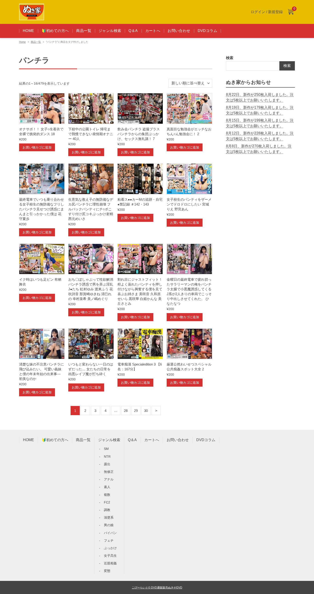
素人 (107, 487)
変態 (107, 571)
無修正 (109, 472)
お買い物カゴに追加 (37, 147)
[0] (290, 12)
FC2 (107, 502)
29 (136, 411)
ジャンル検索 (110, 31)
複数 (107, 495)
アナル (109, 479)
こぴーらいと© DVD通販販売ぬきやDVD (157, 587)
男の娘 (109, 525)
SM (106, 449)
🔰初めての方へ (55, 31)
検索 (229, 58)
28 (126, 411)
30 (146, 411)
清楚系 (109, 517)
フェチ (109, 540)
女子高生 (110, 555)
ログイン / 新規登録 (267, 12)
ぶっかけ (110, 548)
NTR (107, 456)
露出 (107, 464)
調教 (107, 510)
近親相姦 (110, 563)
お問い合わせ (179, 31)
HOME (28, 31)
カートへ (152, 31)
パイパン (110, 533)
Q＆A (133, 31)
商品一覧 (83, 31)
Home (22, 41)
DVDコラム (207, 31)
